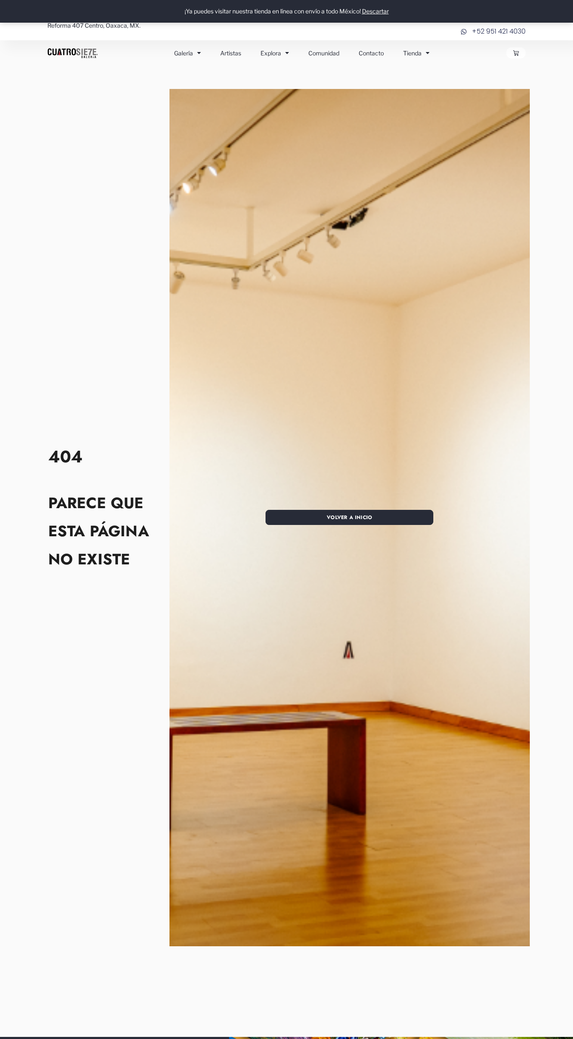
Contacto (371, 53)
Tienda (412, 53)
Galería (183, 53)
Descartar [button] (375, 11)
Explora (270, 53)
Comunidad (323, 53)
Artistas (230, 53)
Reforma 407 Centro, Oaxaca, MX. (94, 25)
